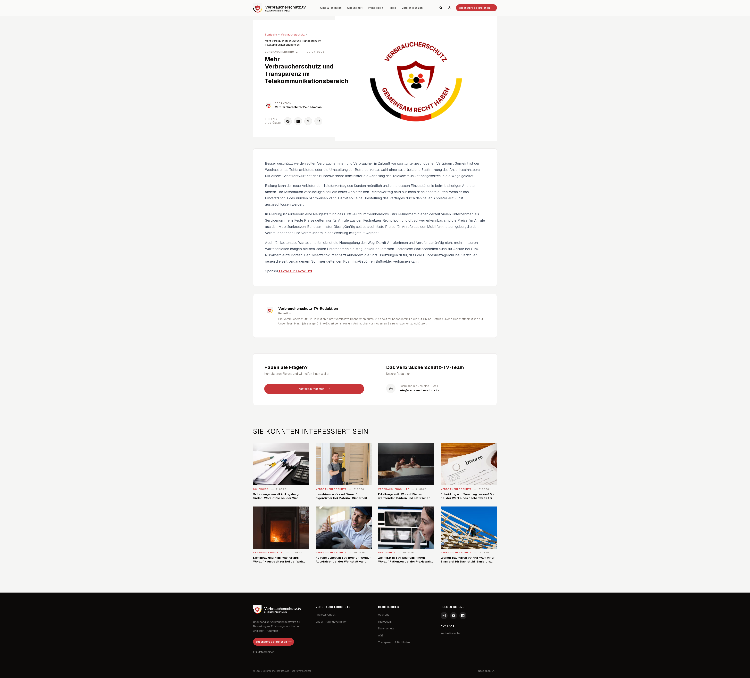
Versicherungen (412, 8)
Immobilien (375, 8)
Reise (392, 8)
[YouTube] (453, 615)
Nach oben (484, 671)
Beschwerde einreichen (474, 8)
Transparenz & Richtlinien (394, 642)
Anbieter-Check (326, 614)
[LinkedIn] (462, 615)
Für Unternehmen (263, 652)
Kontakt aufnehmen (311, 389)
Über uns (383, 614)
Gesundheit (354, 8)
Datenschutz (386, 628)
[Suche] (440, 7)
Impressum (385, 621)
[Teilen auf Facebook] (288, 121)
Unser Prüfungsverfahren (331, 621)
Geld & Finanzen (331, 8)
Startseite (271, 34)
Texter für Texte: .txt (295, 271)
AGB (381, 635)
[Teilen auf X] (308, 121)
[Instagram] (444, 615)
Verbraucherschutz (293, 34)
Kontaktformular (450, 633)
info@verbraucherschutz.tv (419, 390)
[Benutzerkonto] (449, 7)
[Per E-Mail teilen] (318, 121)
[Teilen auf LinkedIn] (298, 121)
